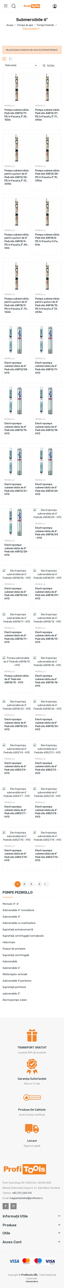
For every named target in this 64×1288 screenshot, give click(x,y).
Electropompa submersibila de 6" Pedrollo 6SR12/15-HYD (15, 428)
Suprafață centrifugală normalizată (23, 935)
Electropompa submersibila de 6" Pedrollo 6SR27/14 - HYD (47, 855)
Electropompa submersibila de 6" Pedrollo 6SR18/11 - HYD (16, 637)
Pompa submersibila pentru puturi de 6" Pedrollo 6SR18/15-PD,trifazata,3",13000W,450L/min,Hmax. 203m (47, 305)
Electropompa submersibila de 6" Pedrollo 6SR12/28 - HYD (16, 550)
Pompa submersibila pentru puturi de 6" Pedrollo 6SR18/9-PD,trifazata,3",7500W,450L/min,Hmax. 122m (16, 305)
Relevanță (21, 65)
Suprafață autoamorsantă (18, 929)
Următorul (44, 884)
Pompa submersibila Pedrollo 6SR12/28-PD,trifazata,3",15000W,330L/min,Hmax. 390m (47, 175)
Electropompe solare (15, 999)
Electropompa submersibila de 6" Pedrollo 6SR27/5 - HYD (46, 768)
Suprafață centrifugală (16, 955)
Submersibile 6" (11, 968)
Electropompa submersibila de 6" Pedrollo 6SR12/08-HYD (16, 367)
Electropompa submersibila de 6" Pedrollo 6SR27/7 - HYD (15, 811)
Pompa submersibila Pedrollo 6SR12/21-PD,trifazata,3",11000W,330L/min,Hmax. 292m (47, 115)
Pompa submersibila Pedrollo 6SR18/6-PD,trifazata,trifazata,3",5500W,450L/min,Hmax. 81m (47, 239)
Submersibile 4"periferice (17, 980)
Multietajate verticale (15, 974)
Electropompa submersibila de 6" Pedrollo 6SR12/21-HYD (16, 489)
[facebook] (6, 1206)
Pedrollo (9, 106)
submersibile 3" (11, 993)
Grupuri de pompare (14, 948)
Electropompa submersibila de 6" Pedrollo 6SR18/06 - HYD (16, 593)
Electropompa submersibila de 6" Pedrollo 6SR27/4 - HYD (15, 768)
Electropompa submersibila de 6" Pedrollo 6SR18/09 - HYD (47, 593)
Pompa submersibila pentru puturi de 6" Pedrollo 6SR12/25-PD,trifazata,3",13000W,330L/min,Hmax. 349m (16, 177)
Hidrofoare (9, 942)
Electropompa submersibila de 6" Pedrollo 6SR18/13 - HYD (47, 637)
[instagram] (13, 1206)
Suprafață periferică (14, 987)
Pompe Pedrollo (18, 892)
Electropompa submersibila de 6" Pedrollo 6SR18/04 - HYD (46, 532)
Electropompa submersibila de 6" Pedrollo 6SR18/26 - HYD (47, 724)
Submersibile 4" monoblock (18, 910)
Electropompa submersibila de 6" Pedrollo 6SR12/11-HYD (46, 367)
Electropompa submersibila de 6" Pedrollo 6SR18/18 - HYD (47, 680)
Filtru (50, 65)
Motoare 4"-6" (11, 903)
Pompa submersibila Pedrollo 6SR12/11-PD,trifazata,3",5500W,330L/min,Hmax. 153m (16, 115)
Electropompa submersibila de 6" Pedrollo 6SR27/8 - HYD (46, 811)
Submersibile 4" (11, 916)
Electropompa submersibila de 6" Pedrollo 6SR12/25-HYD (47, 489)
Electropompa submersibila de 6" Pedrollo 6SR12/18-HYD (47, 428)
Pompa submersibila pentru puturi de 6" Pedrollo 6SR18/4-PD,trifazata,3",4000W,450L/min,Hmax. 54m (16, 241)
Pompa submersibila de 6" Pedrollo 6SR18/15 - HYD (16, 679)
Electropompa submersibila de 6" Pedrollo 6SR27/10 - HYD (16, 855)
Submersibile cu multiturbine (19, 923)
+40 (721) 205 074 (22, 1193)
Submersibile (10, 961)
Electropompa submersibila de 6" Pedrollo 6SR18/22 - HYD (16, 724)
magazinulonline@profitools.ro (26, 1198)
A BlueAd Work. (32, 1282)
